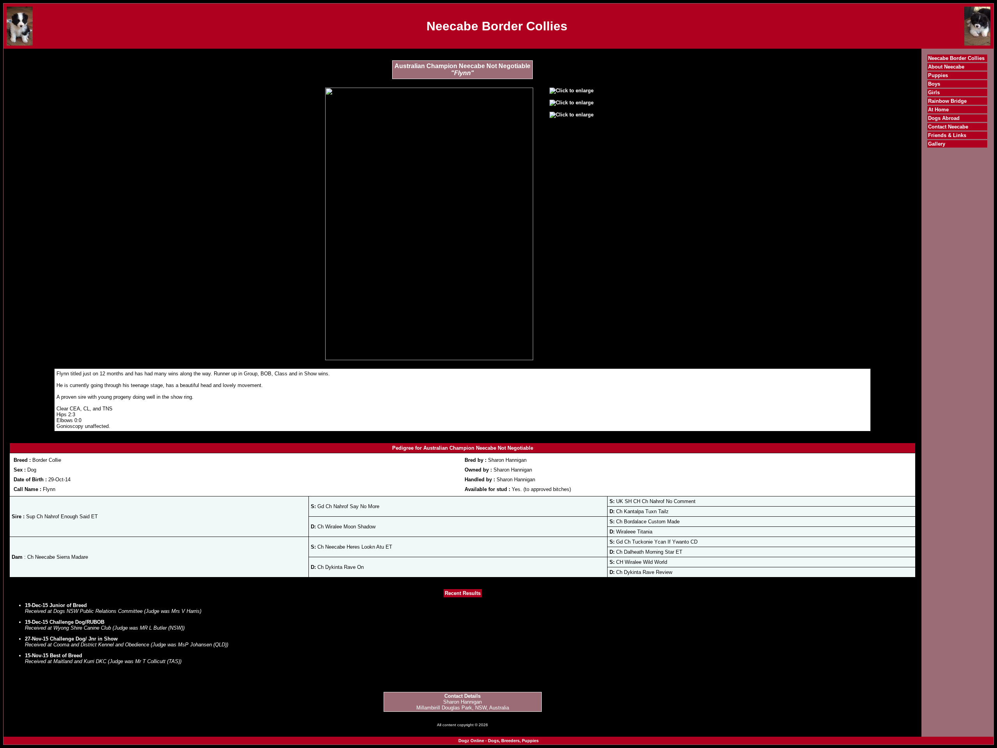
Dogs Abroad (944, 118)
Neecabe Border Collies (956, 58)
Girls (934, 92)
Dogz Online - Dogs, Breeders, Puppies (498, 740)
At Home (938, 110)
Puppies (938, 75)
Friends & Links (947, 135)
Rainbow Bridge (947, 101)
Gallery (936, 144)
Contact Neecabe (948, 127)
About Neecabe (946, 67)
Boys (934, 84)
